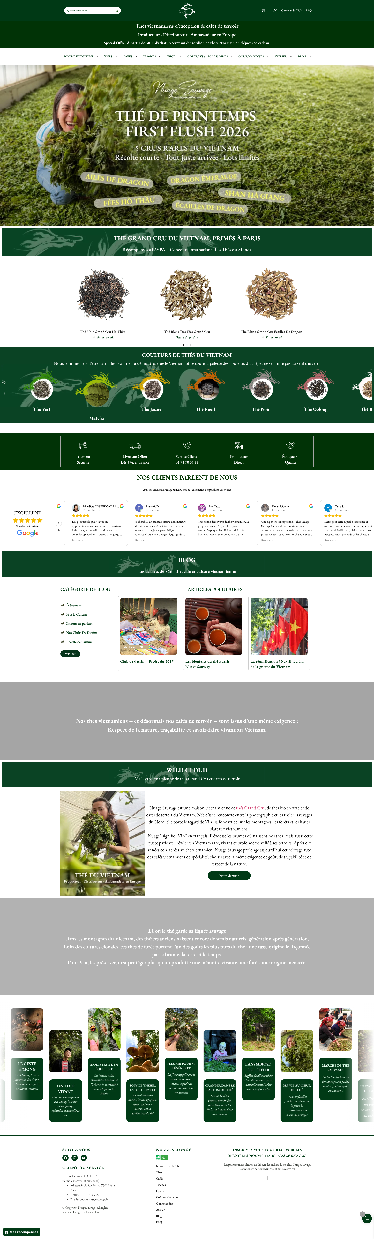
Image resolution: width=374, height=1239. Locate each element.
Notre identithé (79, 56)
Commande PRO (291, 10)
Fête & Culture (76, 614)
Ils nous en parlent (79, 623)
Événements (74, 605)
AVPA (159, 249)
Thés (108, 56)
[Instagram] (74, 1158)
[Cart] (263, 10)
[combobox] (83, 10)
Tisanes (149, 56)
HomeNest (92, 1212)
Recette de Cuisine (79, 641)
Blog (302, 56)
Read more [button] (68, 539)
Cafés (127, 56)
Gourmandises (251, 56)
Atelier (280, 56)
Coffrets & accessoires (207, 56)
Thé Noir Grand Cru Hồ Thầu (102, 331)
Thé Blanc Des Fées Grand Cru (187, 331)
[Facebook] (65, 1158)
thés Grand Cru (250, 808)
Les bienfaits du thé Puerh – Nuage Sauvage (209, 664)
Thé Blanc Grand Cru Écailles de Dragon (271, 331)
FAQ (309, 10)
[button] (183, 345)
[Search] (117, 10)
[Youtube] (84, 1158)
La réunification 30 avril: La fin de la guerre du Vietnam (277, 664)
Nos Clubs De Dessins (81, 632)
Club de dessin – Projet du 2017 (146, 661)
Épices (172, 56)
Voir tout (70, 653)
